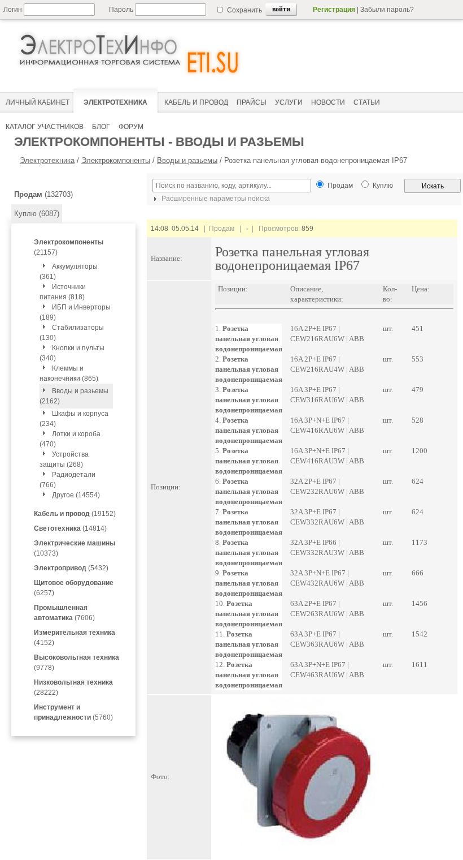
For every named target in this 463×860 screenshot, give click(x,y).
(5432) (71, 568)
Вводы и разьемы (187, 160)
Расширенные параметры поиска (215, 199)
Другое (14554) (76, 495)
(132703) (43, 194)
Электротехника (47, 160)
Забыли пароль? (387, 10)
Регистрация (334, 10)
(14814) (70, 528)
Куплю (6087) (36, 213)
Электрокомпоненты (115, 160)
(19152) (75, 514)
